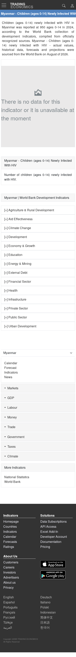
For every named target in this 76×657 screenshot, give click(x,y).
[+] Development (15, 237)
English (8, 597)
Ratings (8, 546)
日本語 (45, 622)
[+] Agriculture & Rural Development (29, 210)
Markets (12, 388)
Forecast (10, 367)
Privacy (8, 587)
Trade (10, 427)
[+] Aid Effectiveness (18, 219)
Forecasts (10, 541)
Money (11, 417)
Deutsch (46, 597)
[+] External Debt (15, 272)
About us (9, 582)
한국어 (45, 627)
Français (9, 612)
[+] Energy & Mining (17, 263)
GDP (10, 397)
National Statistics (16, 477)
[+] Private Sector (16, 308)
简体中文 (46, 617)
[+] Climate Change (17, 228)
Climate (12, 456)
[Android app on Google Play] (52, 574)
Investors (9, 572)
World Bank (34, 54)
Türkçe (8, 622)
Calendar (10, 363)
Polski (44, 607)
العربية (7, 627)
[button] (72, 6)
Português (10, 607)
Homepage (11, 521)
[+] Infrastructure (15, 299)
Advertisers (11, 577)
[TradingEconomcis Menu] (5, 5)
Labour (11, 407)
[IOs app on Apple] (52, 564)
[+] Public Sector (15, 317)
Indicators (11, 372)
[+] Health (11, 290)
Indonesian (48, 612)
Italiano (45, 602)
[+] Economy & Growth (19, 245)
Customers (10, 562)
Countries (10, 526)
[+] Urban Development (20, 326)
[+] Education (13, 254)
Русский (9, 617)
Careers (8, 567)
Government (15, 437)
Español (9, 602)
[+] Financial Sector (17, 281)
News (8, 377)
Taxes (11, 446)
